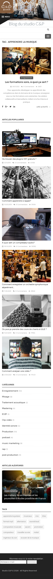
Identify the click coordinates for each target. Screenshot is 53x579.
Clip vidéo (7, 420)
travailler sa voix (24, 532)
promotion (38, 527)
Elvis (44, 516)
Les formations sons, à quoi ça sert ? (26, 82)
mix (36, 516)
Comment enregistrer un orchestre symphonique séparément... (25, 286)
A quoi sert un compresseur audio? (18, 242)
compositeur (8, 532)
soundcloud (34, 521)
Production (7, 431)
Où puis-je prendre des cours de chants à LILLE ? (24, 329)
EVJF (4, 414)
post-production (10, 455)
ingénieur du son (10, 538)
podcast (6, 437)
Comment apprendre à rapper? (16, 201)
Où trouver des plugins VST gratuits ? (19, 159)
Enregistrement (26, 78)
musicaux (28, 516)
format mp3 (8, 521)
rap (3, 449)
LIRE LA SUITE (42, 107)
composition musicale (12, 527)
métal (36, 532)
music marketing (10, 443)
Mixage (5, 396)
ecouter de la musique (30, 538)
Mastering (7, 408)
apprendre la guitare (11, 516)
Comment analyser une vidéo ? (16, 371)
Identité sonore (9, 425)
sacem (27, 527)
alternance (21, 521)
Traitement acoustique (13, 402)
